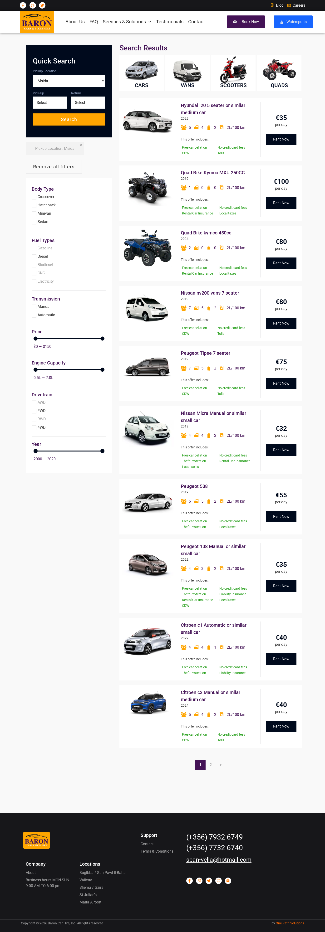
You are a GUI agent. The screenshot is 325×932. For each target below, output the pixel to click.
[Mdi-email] (228, 881)
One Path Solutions (290, 923)
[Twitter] (42, 5)
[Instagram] (33, 5)
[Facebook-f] (23, 5)
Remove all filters (53, 167)
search (69, 119)
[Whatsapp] (218, 881)
